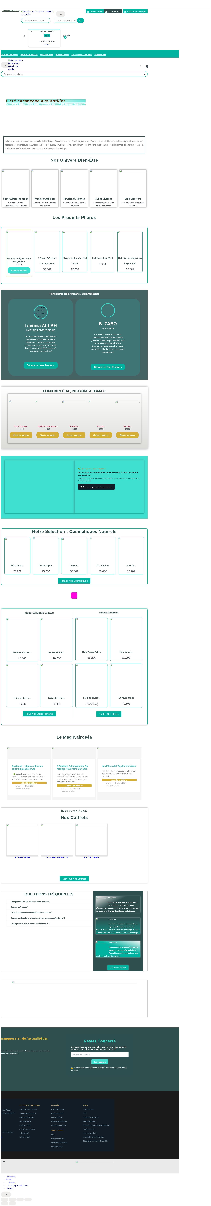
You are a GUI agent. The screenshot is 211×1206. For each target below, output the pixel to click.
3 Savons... (74, 565)
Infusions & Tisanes (28, 54)
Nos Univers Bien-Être (74, 160)
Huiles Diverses (62, 54)
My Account (141, 65)
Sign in (47, 36)
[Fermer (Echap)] (4, 1199)
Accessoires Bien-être (27, 1129)
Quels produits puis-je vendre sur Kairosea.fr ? (30, 924)
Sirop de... (101, 426)
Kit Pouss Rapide (126, 698)
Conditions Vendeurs (90, 1117)
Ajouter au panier (47, 435)
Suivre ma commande (59, 1143)
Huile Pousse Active (91, 652)
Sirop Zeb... (74, 426)
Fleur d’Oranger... (21, 426)
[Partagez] (12, 1199)
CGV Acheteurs (88, 1109)
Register (47, 44)
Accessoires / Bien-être (81, 54)
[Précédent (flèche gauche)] (4, 1203)
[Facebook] (38, 356)
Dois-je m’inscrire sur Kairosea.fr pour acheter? (30, 902)
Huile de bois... (126, 652)
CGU (84, 1113)
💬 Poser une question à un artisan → (96, 487)
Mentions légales (89, 1121)
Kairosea (18, 786)
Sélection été (100, 54)
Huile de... (131, 565)
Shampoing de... (45, 565)
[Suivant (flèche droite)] (12, 1203)
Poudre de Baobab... (22, 652)
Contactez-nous (57, 1146)
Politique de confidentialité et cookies (96, 1125)
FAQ (52, 1135)
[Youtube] (81, 595)
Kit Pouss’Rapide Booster (57, 857)
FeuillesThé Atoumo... (47, 426)
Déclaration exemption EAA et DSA (95, 1141)
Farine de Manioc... (56, 652)
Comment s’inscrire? (19, 907)
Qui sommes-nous (58, 1109)
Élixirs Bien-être (25, 1121)
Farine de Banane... (22, 698)
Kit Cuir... (127, 426)
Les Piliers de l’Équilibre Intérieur (119, 766)
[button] (49, 901)
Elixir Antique (102, 565)
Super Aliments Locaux (15, 198)
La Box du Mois (24, 1137)
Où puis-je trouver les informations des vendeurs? (31, 913)
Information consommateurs (93, 1137)
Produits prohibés (89, 1133)
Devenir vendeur (57, 1113)
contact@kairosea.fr (10, 11)
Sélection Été (24, 1133)
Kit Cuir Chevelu (91, 857)
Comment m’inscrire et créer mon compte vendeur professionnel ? (38, 918)
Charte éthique (56, 1117)
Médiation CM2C (89, 1129)
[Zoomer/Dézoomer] (28, 1199)
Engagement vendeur (59, 1121)
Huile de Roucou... (91, 698)
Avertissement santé (58, 1125)
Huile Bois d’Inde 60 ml (102, 258)
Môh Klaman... (17, 565)
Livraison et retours (58, 1139)
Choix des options (19, 270)
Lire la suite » (29, 783)
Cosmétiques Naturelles (28, 1109)
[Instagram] (43, 356)
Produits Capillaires (44, 198)
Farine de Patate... (56, 698)
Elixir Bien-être (46, 54)
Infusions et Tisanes (26, 1117)
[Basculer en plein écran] (20, 1199)
